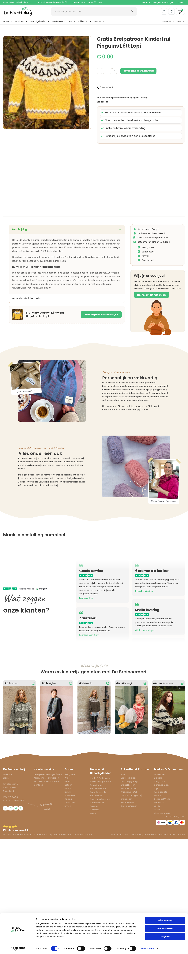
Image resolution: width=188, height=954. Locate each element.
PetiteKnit (159, 802)
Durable (158, 777)
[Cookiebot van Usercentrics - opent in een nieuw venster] (18, 949)
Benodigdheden (38, 21)
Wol (66, 777)
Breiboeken (126, 798)
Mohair (68, 788)
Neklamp (94, 809)
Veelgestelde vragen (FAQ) (48, 774)
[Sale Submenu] (184, 21)
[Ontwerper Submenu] (174, 21)
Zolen (93, 813)
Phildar (157, 795)
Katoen (68, 784)
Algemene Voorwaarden (46, 777)
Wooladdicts (160, 791)
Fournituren (96, 785)
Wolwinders (96, 795)
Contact (180, 2)
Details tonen (147, 948)
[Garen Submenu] (12, 21)
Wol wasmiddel (98, 788)
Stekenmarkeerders (100, 799)
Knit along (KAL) (129, 791)
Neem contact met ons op (151, 294)
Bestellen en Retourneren (172, 834)
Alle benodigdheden (100, 781)
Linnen (68, 805)
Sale (179, 21)
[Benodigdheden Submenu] (49, 21)
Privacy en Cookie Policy (123, 834)
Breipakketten (128, 784)
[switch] (81, 948)
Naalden (19, 21)
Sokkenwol (70, 795)
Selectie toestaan (165, 928)
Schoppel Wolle (162, 798)
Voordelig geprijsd (130, 781)
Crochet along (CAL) (131, 795)
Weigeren (165, 936)
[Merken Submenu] (104, 21)
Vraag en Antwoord (147, 834)
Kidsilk (67, 791)
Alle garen (70, 774)
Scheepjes (159, 774)
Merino (68, 781)
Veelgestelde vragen (163, 2)
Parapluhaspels (98, 792)
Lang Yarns (159, 781)
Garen (6, 21)
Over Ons (145, 2)
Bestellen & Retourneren (46, 781)
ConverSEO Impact (82, 834)
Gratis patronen (129, 805)
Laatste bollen (128, 777)
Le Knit (157, 809)
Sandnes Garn (161, 784)
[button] (87, 39)
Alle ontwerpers (162, 812)
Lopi (106, 101)
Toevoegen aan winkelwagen (101, 314)
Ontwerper (165, 21)
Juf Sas (158, 805)
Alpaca (68, 798)
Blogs (6, 777)
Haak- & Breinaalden (100, 778)
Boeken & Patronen (62, 21)
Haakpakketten (129, 788)
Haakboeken (127, 802)
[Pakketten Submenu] (91, 21)
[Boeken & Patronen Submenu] (74, 21)
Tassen (94, 806)
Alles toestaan (165, 920)
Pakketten (83, 21)
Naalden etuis (97, 802)
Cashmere (70, 802)
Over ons (7, 774)
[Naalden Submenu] (26, 21)
